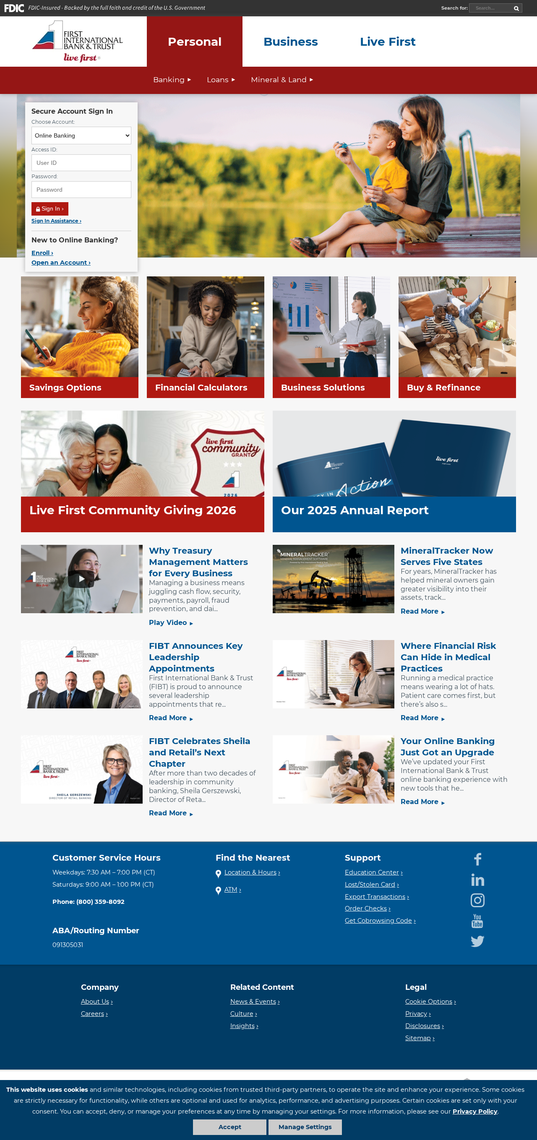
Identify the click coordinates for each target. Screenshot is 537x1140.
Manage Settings (305, 1127)
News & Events (253, 1001)
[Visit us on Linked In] (478, 878)
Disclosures (422, 1026)
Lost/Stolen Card (370, 884)
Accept (230, 1127)
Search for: (455, 8)
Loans (218, 79)
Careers (92, 1014)
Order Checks (366, 908)
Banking (169, 79)
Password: (44, 176)
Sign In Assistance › (56, 221)
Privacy (416, 1014)
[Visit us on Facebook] (478, 857)
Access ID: (44, 149)
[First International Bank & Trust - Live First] (77, 41)
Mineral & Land (279, 79)
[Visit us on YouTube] (477, 919)
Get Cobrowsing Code (378, 920)
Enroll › (42, 253)
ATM (230, 889)
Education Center (372, 872)
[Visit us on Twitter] (478, 940)
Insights (242, 1026)
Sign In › (52, 208)
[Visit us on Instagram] (478, 898)
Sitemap (418, 1038)
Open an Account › (61, 262)
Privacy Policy (475, 1111)
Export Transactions (375, 897)
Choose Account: (53, 122)
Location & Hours (250, 872)
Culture (241, 1014)
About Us (95, 1001)
